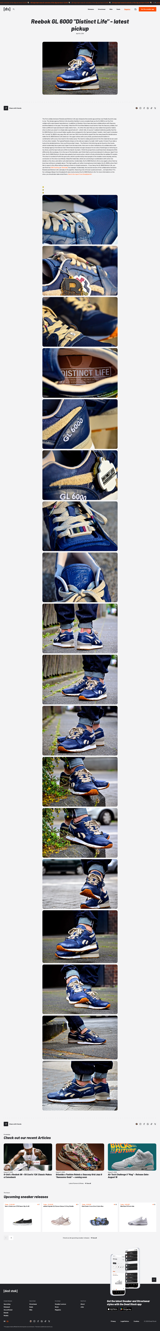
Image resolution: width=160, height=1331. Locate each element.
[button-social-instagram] (140, 108)
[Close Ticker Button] (155, 2)
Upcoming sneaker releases (26, 1196)
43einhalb (64, 167)
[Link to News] (14, 9)
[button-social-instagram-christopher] (137, 108)
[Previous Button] (6, 1238)
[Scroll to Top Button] (154, 1279)
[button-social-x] (155, 108)
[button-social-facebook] (144, 108)
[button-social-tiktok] (151, 108)
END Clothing (55, 167)
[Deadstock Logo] (7, 9)
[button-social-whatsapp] (148, 108)
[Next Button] (11, 1238)
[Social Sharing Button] (6, 108)
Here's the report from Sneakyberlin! (80, 174)
